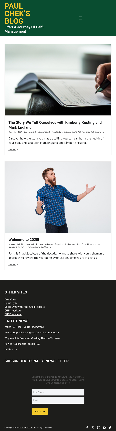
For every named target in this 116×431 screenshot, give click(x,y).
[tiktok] (110, 427)
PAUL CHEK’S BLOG (27, 427)
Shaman (21, 247)
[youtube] (104, 427)
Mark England (95, 132)
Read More (12, 150)
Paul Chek (10, 299)
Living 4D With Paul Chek (80, 132)
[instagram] (98, 427)
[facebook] (87, 427)
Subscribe (40, 411)
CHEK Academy (13, 314)
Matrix (89, 244)
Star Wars (44, 247)
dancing (68, 244)
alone (62, 244)
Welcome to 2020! (23, 239)
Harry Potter (82, 244)
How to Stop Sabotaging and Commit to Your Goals (32, 332)
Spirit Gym (11, 303)
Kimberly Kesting (62, 132)
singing (37, 247)
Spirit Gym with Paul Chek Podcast (25, 306)
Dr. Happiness (38, 132)
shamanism (29, 247)
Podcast (47, 132)
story (104, 132)
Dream (74, 244)
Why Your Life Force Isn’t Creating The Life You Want (32, 338)
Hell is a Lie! (11, 349)
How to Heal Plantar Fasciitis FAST (23, 343)
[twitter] (93, 427)
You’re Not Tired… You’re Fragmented (24, 327)
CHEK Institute (13, 310)
